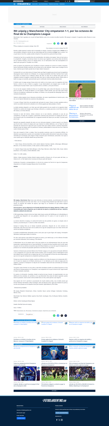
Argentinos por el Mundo (49, 310)
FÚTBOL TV (46, 1)
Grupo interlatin (20, 415)
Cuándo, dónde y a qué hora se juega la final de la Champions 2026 (26, 385)
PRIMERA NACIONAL (53, 4)
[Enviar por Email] (66, 43)
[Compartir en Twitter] (62, 315)
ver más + (82, 121)
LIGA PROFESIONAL (43, 4)
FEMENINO (62, 4)
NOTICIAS (42, 26)
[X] (67, 1)
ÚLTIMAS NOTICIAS (18, 1)
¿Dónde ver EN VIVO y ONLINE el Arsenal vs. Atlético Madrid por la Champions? (81, 385)
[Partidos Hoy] (69, 1)
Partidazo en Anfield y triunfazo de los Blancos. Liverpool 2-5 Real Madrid (24, 340)
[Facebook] (65, 1)
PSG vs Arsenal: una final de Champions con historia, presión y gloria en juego (81, 364)
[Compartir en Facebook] (58, 43)
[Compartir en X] (62, 43)
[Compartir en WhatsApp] (54, 43)
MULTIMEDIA (84, 26)
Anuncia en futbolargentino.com (24, 410)
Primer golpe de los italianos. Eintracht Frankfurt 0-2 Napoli (52, 340)
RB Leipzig (28, 310)
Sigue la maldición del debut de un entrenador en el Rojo (86, 106)
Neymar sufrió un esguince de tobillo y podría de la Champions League (80, 340)
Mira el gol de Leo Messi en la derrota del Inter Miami (81, 99)
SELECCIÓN (35, 4)
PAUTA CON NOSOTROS (62, 413)
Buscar (92, 1)
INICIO (23, 26)
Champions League (37, 310)
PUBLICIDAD (57, 1)
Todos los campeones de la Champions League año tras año (25, 364)
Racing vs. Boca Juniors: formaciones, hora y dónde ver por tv (86, 115)
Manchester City (21, 310)
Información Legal (21, 412)
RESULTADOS (34, 1)
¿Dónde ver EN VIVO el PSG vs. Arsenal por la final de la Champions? (54, 364)
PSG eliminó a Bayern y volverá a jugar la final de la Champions (53, 385)
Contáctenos (21, 418)
